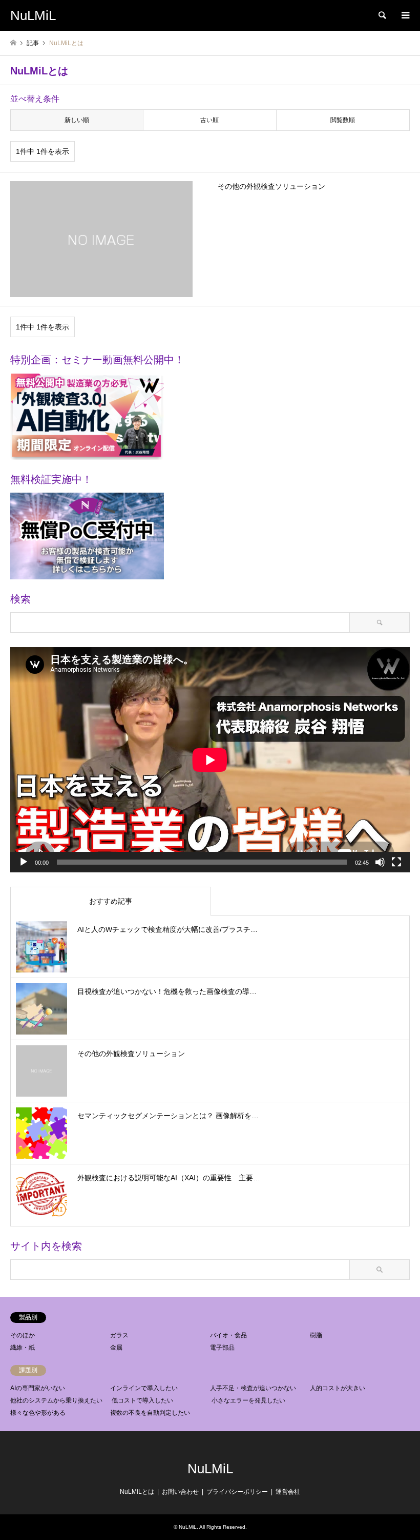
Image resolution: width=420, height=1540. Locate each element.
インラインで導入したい (144, 1388)
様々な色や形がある (38, 1412)
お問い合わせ (180, 1491)
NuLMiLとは (137, 1491)
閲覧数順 (342, 120)
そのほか (22, 1335)
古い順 (209, 120)
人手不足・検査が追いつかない (253, 1388)
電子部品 (222, 1347)
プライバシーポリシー (237, 1491)
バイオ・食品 (228, 1335)
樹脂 (316, 1335)
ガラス (119, 1335)
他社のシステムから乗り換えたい (56, 1400)
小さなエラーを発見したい (248, 1400)
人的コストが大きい (337, 1388)
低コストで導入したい (142, 1400)
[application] (210, 759)
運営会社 (288, 1491)
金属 (116, 1347)
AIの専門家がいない (37, 1388)
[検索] (381, 15)
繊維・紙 (22, 1347)
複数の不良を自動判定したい (150, 1412)
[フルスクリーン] (396, 862)
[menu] (404, 15)
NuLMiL (210, 1468)
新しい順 (77, 120)
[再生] (23, 862)
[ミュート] (380, 862)
